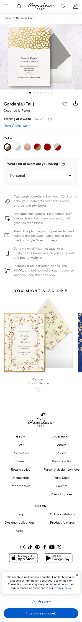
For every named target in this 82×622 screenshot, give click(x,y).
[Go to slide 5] (45, 93)
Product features (62, 522)
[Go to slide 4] (41, 93)
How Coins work (17, 126)
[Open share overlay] (75, 103)
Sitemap (21, 461)
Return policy (20, 470)
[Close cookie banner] (77, 575)
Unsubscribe (21, 478)
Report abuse (21, 486)
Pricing (61, 453)
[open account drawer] (75, 6)
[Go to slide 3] (37, 93)
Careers (61, 486)
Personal (17, 175)
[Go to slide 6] (48, 93)
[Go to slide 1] (30, 93)
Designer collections (19, 522)
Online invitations (62, 514)
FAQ (21, 445)
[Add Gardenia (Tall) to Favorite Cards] (64, 104)
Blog (19, 514)
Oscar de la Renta (17, 111)
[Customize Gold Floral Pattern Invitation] (41, 56)
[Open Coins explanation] (50, 119)
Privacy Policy (62, 588)
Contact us (21, 453)
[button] (63, 164)
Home (7, 18)
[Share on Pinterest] (37, 547)
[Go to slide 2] (34, 93)
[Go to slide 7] (52, 93)
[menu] (6, 6)
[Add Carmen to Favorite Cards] (38, 390)
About (61, 445)
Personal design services (61, 470)
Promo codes (61, 461)
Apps (19, 531)
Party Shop (62, 478)
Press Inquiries (61, 494)
